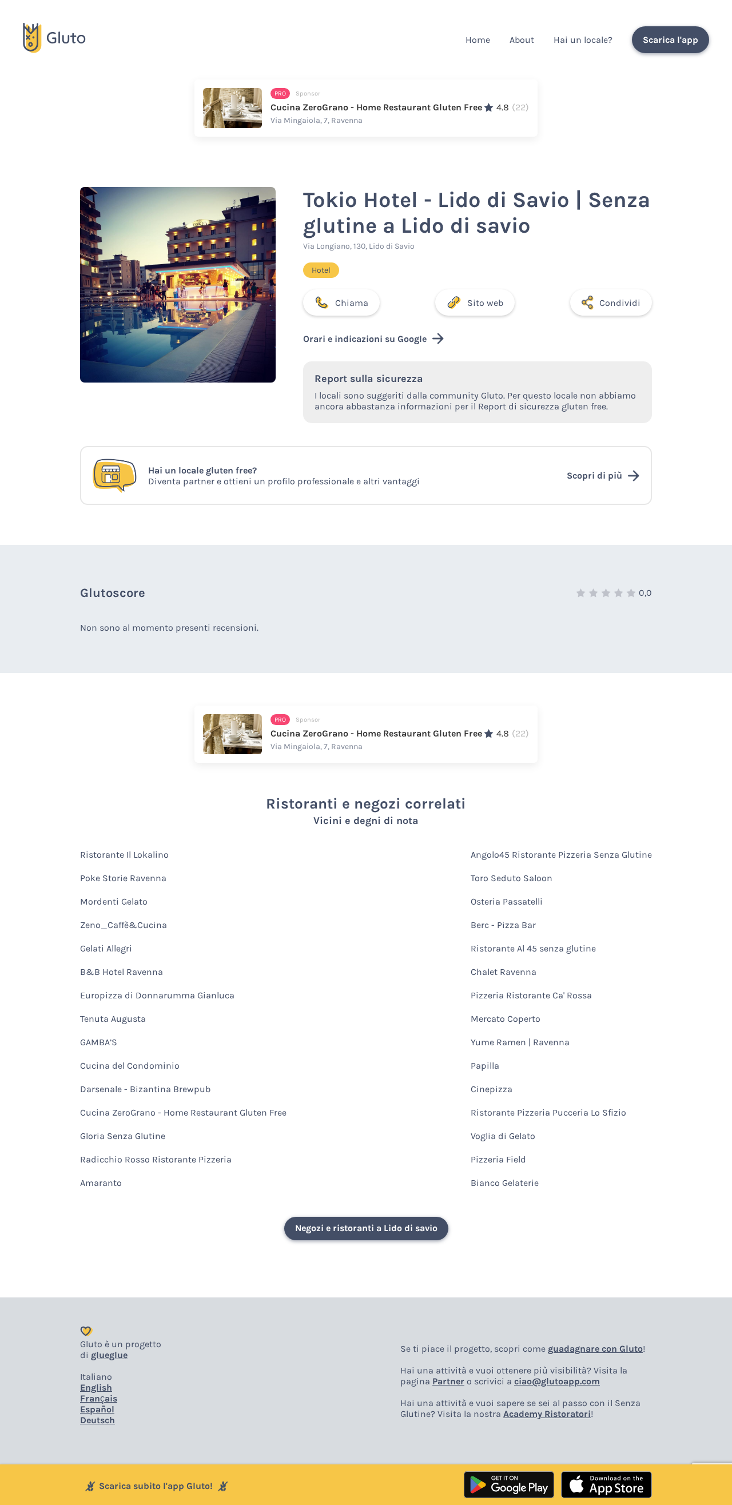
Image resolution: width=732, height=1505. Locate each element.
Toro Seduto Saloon (511, 878)
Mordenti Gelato (114, 901)
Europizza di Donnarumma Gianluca (157, 995)
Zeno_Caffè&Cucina (123, 924)
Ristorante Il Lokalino (124, 854)
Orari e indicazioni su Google (365, 338)
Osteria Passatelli (507, 901)
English (96, 1387)
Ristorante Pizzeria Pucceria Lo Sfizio (548, 1112)
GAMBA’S (98, 1042)
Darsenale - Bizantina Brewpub (145, 1089)
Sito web (485, 302)
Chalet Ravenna (503, 971)
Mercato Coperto (505, 1018)
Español (97, 1409)
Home (478, 39)
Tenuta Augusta (113, 1018)
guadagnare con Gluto (595, 1348)
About (522, 39)
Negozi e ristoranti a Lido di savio (366, 1228)
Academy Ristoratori (547, 1413)
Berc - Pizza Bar (503, 924)
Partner (448, 1381)
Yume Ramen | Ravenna (520, 1042)
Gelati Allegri (106, 948)
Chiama (351, 302)
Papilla (485, 1065)
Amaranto (101, 1182)
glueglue (109, 1354)
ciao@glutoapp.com (557, 1381)
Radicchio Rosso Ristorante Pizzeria (156, 1159)
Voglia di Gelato (503, 1135)
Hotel (321, 270)
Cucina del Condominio (130, 1065)
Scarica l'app (670, 39)
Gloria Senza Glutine (122, 1135)
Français (98, 1398)
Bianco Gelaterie (505, 1182)
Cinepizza (491, 1089)
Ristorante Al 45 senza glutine (533, 948)
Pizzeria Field (498, 1159)
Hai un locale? (583, 39)
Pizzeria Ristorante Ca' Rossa (531, 995)
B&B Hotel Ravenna (121, 971)
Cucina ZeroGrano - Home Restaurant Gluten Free (183, 1112)
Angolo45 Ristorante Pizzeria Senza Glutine (561, 854)
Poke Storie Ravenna (123, 878)
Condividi (619, 302)
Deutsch (97, 1420)
